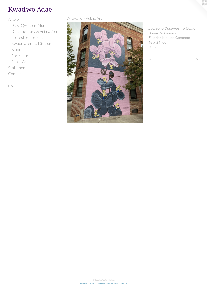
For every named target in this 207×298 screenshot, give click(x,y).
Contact (15, 73)
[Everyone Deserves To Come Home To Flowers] (105, 72)
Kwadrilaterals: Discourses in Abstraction (35, 43)
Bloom (16, 49)
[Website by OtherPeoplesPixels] (197, 10)
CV (10, 85)
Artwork (15, 19)
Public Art (19, 61)
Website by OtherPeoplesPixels (103, 283)
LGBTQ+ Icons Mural (29, 25)
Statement (17, 67)
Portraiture (21, 55)
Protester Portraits (27, 37)
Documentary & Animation (34, 31)
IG (10, 79)
